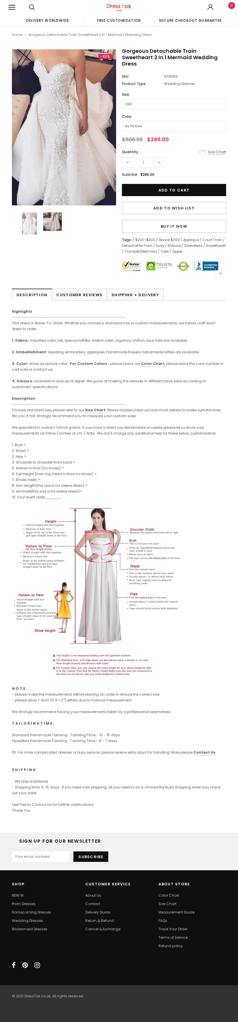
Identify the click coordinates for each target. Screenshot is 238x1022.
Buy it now (174, 226)
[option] (47, 20)
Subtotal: (130, 174)
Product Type (134, 83)
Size (125, 94)
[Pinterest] (25, 965)
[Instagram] (37, 965)
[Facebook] (14, 965)
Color (126, 116)
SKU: (125, 76)
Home (17, 34)
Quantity (130, 151)
